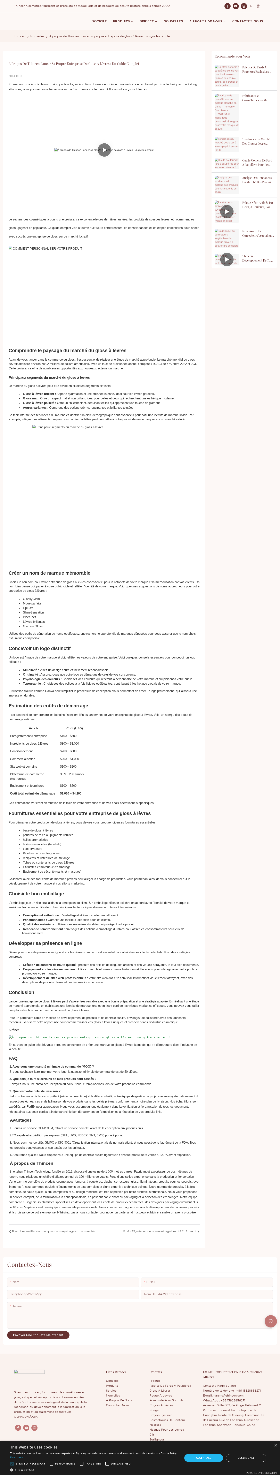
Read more (16, 1457)
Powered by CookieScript (261, 1472)
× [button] (275, 1445)
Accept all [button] (203, 1458)
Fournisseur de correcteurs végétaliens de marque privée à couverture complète (257, 233)
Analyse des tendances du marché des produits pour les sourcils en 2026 (257, 180)
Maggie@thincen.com (228, 1395)
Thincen (19, 36)
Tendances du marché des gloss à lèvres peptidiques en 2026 (256, 141)
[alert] (140, 1458)
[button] (12, 1464)
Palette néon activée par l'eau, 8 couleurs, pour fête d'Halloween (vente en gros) (257, 205)
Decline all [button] (246, 1458)
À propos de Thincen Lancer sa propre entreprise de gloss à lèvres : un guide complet (110, 36)
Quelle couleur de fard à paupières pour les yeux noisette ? (257, 162)
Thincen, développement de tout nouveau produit (257, 258)
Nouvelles (37, 36)
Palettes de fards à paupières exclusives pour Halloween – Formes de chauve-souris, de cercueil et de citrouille (256, 69)
